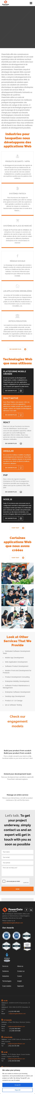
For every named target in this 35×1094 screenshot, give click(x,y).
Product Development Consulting (17, 677)
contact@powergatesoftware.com (12, 923)
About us (20, 966)
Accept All (17, 1085)
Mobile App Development (14, 658)
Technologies (6, 981)
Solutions (5, 971)
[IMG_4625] (17, 573)
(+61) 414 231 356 (13, 1046)
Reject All (17, 1090)
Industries (5, 976)
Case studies (6, 986)
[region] (17, 1080)
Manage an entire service (17, 795)
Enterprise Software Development (17, 692)
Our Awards (8, 928)
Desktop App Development (15, 696)
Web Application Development (16, 662)
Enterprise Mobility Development (17, 681)
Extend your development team (17, 774)
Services (5, 966)
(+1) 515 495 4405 (14, 1011)
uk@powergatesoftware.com (16, 1058)
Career (19, 976)
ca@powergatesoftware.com (16, 1026)
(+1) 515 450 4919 (14, 1028)
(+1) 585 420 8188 (14, 1030)
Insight (19, 981)
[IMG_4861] (17, 595)
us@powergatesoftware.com (17, 1013)
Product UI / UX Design (13, 701)
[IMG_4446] (17, 617)
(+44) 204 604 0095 (14, 1061)
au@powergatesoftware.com (16, 1043)
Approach (20, 986)
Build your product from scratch (17, 750)
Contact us (20, 971)
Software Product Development (16, 666)
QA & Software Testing (13, 705)
